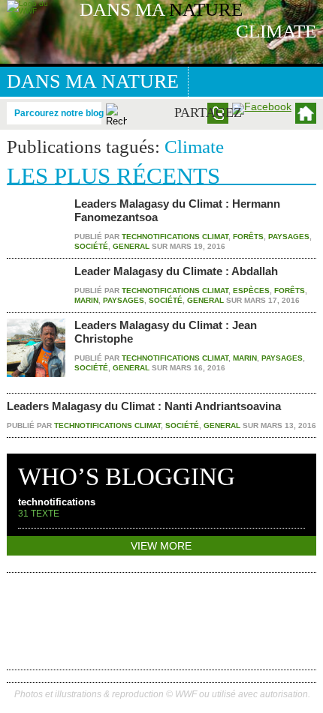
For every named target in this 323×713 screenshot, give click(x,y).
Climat (215, 236)
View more (161, 546)
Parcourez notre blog (59, 112)
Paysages (288, 236)
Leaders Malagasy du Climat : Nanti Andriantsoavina (144, 406)
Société (91, 246)
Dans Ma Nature (93, 81)
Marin (86, 300)
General (131, 246)
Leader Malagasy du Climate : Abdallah (176, 271)
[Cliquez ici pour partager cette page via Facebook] (261, 106)
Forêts (248, 236)
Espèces (251, 290)
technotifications (161, 236)
